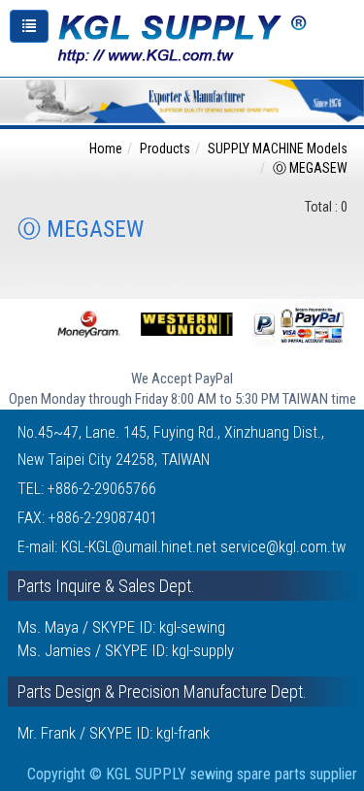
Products (165, 148)
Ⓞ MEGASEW (310, 168)
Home (105, 148)
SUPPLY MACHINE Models (277, 148)
